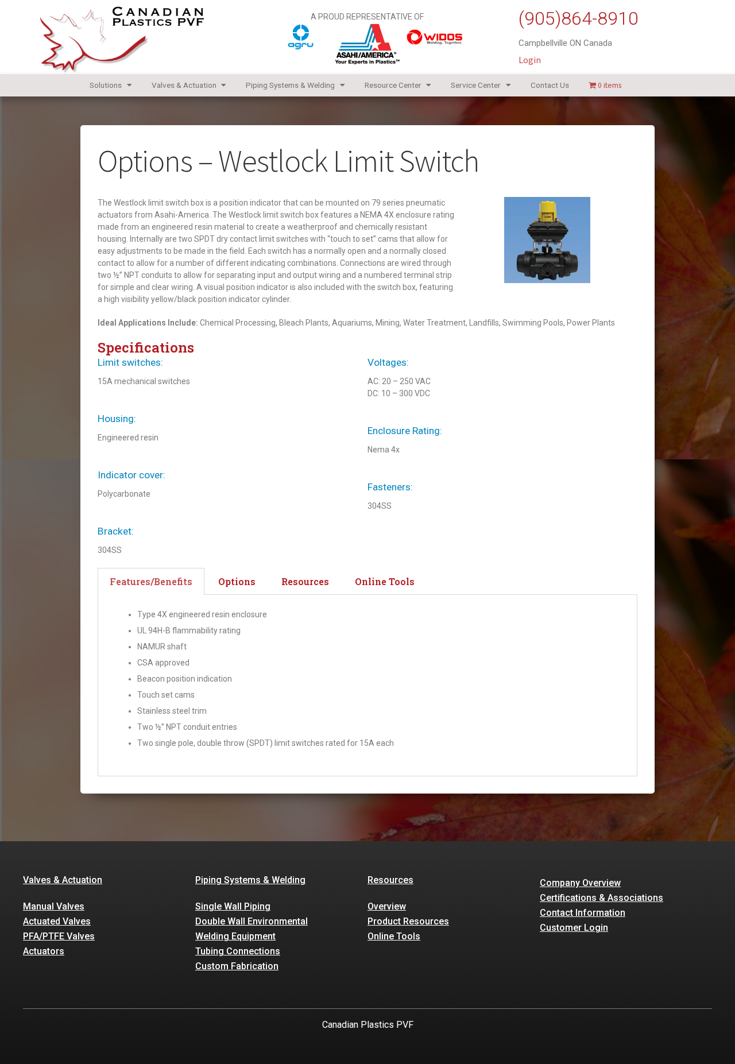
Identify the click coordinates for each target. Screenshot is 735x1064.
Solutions (106, 85)
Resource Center (393, 85)
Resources (390, 880)
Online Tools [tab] (385, 581)
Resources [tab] (305, 581)
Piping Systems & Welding (290, 85)
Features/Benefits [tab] (151, 581)
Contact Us (550, 85)
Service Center (476, 85)
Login (530, 59)
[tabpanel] (367, 685)
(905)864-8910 (579, 18)
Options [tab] (237, 581)
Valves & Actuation (184, 85)
